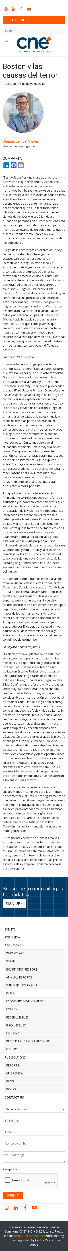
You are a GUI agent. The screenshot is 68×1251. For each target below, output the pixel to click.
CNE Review (14, 1073)
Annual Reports (19, 977)
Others (12, 1049)
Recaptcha (10, 1169)
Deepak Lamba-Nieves (21, 141)
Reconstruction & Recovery (28, 1041)
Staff (10, 961)
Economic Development (25, 1001)
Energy (11, 1009)
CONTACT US (14, 1097)
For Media (12, 937)
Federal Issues (17, 1017)
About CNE (13, 945)
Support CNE (15, 20)
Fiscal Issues (16, 1025)
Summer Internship (21, 985)
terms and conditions (28, 1236)
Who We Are (15, 953)
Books (11, 1089)
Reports (12, 1065)
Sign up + (14, 903)
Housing (13, 1033)
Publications (15, 1057)
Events (10, 929)
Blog (10, 1081)
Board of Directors (21, 969)
